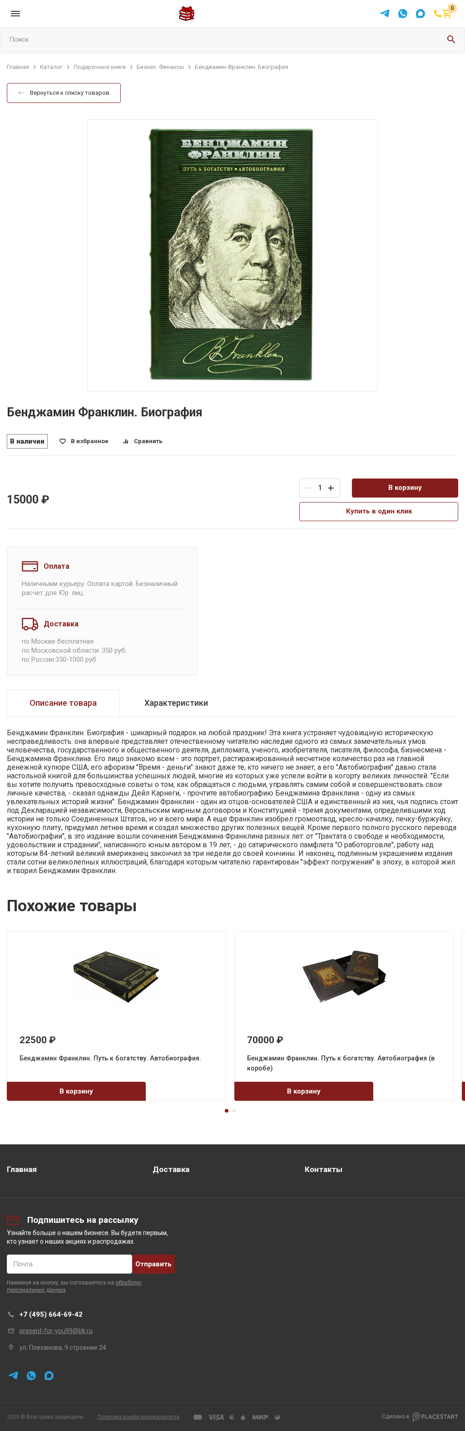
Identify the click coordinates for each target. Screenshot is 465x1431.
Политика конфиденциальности (138, 1417)
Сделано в (396, 1416)
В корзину (405, 488)
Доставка (171, 1169)
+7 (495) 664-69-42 (51, 1314)
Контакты (323, 1169)
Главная (22, 1169)
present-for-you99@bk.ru (56, 1330)
